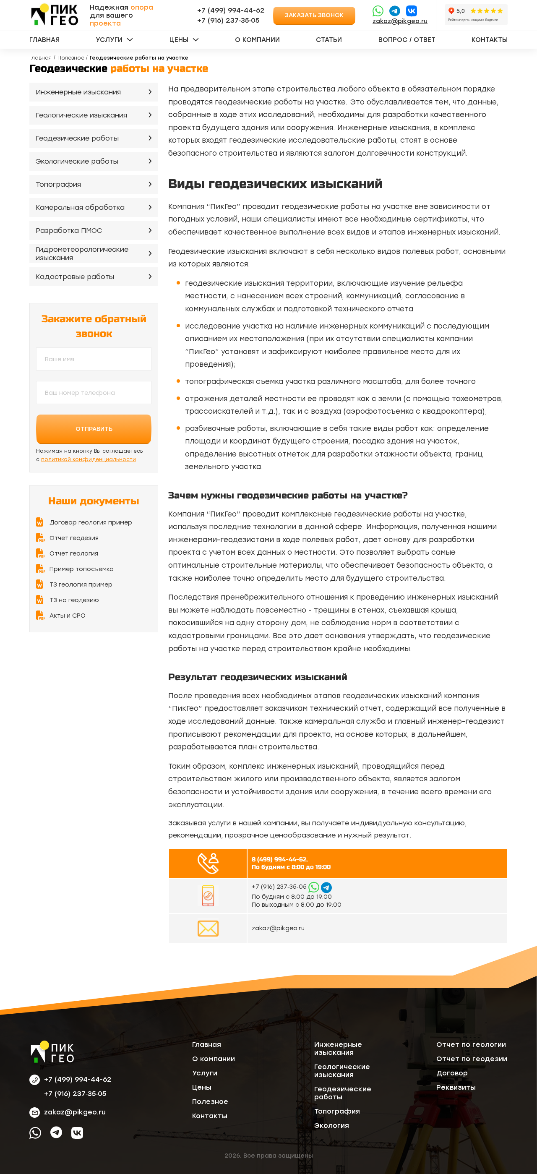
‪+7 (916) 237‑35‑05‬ (228, 20)
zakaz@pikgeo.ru (400, 21)
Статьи (329, 40)
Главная (44, 40)
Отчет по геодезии (471, 1059)
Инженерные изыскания (78, 92)
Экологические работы (77, 161)
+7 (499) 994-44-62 (231, 10)
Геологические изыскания (81, 115)
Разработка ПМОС (69, 231)
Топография (58, 184)
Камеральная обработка (80, 207)
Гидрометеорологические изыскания (82, 253)
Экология (331, 1126)
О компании (257, 40)
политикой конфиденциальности (88, 459)
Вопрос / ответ (406, 40)
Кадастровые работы (75, 277)
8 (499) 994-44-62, (280, 859)
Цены (178, 40)
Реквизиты (456, 1087)
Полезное (70, 58)
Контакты (490, 40)
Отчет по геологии (471, 1045)
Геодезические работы (77, 138)
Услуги (109, 40)
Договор (452, 1073)
